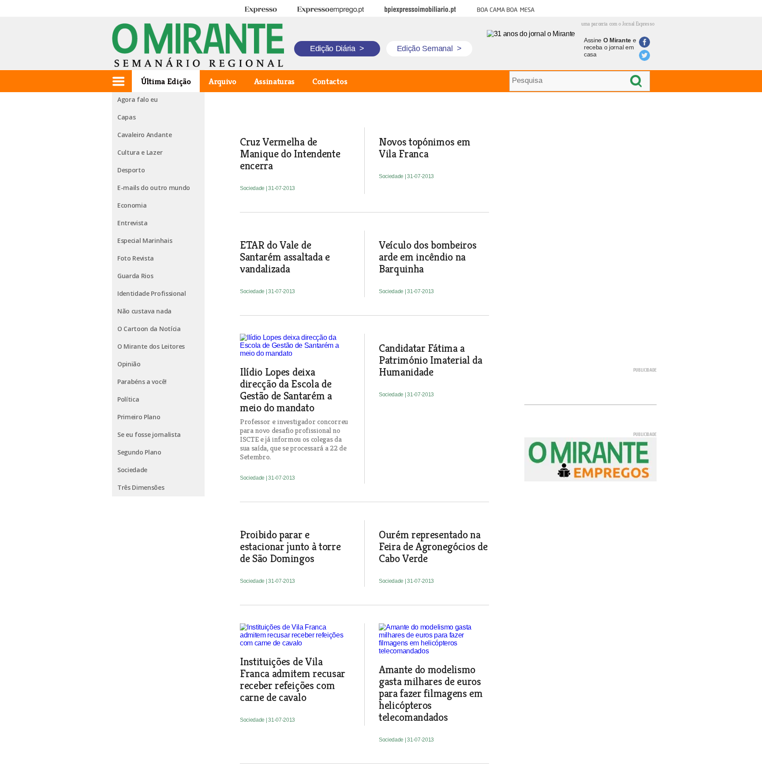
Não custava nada (144, 311)
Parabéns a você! (142, 381)
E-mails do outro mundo (153, 187)
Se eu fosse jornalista (149, 434)
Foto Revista (135, 258)
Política (128, 399)
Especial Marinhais (144, 240)
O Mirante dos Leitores (151, 346)
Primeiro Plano (139, 417)
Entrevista (132, 223)
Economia (131, 205)
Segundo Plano (139, 452)
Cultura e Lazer (139, 152)
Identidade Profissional (151, 293)
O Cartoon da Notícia (149, 328)
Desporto (131, 170)
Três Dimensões (140, 487)
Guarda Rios (135, 276)
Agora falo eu (137, 99)
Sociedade (132, 470)
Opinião (129, 364)
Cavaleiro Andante (144, 134)
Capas (126, 117)
